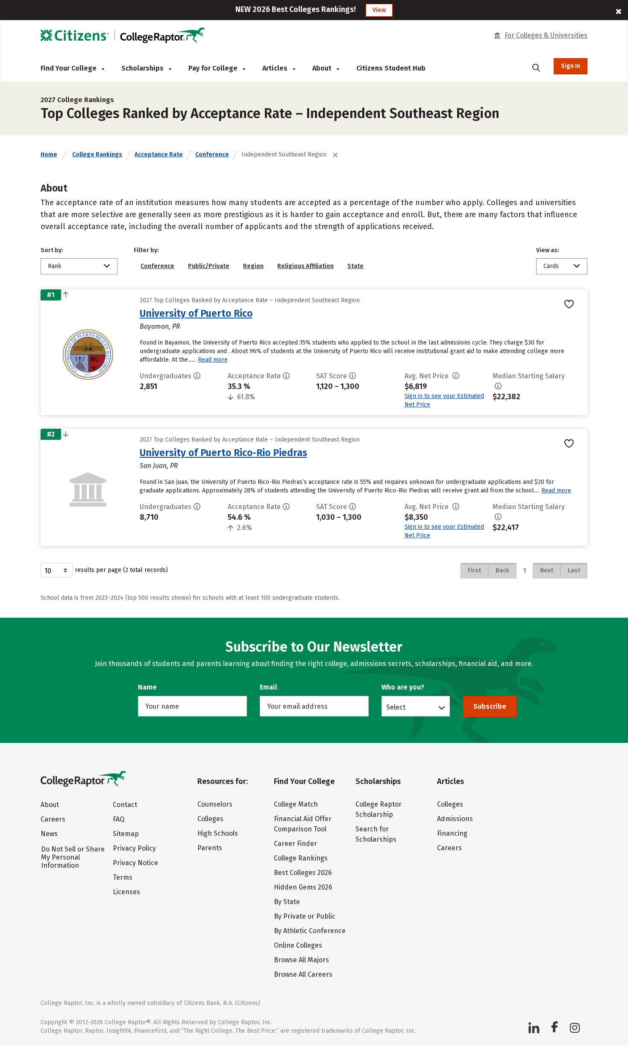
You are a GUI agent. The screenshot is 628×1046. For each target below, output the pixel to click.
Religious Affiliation (305, 266)
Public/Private (208, 266)
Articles (275, 68)
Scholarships (143, 68)
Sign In (570, 66)
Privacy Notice (135, 863)
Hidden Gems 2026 (303, 887)
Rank (55, 266)
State (355, 266)
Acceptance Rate (159, 154)
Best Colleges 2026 (303, 873)
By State (287, 902)
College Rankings (97, 154)
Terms (122, 877)
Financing (452, 833)
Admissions (455, 819)
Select (395, 707)
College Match (296, 804)
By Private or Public (304, 916)
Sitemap (126, 834)
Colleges (210, 819)
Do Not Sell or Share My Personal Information (73, 857)
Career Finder (295, 844)
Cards (551, 266)
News (49, 834)
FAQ (118, 819)
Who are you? (402, 687)
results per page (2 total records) (121, 570)
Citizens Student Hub (391, 68)
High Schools (217, 833)
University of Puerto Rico (196, 313)
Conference (212, 154)
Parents (209, 848)
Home (49, 154)
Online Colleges (298, 945)
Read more (213, 359)
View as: (547, 250)
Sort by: (52, 250)
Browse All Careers (303, 974)
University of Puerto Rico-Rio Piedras (223, 453)
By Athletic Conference (310, 931)
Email (268, 687)
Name (147, 687)
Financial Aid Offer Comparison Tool (303, 824)
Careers (53, 819)
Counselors (214, 804)
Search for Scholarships (375, 834)
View (379, 10)
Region (253, 266)
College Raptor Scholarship (378, 809)
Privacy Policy (134, 848)
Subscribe (489, 706)
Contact (125, 805)
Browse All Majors (301, 960)
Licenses (126, 892)
